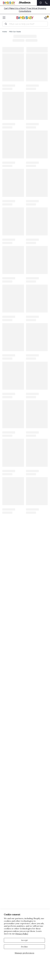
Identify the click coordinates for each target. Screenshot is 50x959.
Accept (24, 940)
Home (4, 32)
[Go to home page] (25, 17)
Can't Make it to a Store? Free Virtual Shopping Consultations (25, 9)
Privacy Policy (21, 933)
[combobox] (26, 23)
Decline (24, 946)
